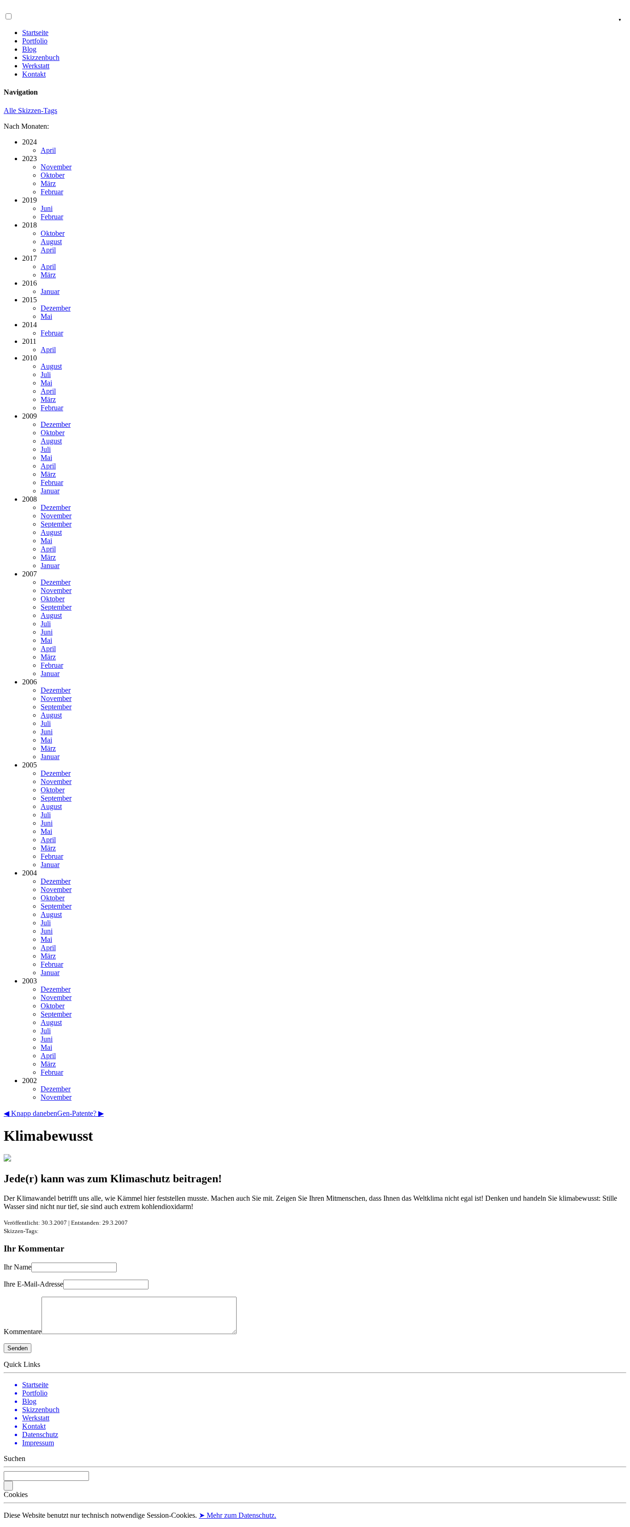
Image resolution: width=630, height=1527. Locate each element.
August (51, 242)
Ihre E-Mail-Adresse (33, 1284)
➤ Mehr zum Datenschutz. (237, 1515)
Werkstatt (35, 66)
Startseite (35, 32)
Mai (46, 316)
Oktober (53, 175)
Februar (52, 192)
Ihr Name (17, 1267)
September (56, 524)
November (56, 167)
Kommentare (23, 1331)
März (48, 183)
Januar (50, 291)
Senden (17, 1348)
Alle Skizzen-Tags (30, 110)
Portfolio (35, 41)
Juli (46, 374)
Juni (47, 208)
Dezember (56, 308)
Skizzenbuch (40, 57)
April (48, 150)
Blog (29, 49)
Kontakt (34, 74)
